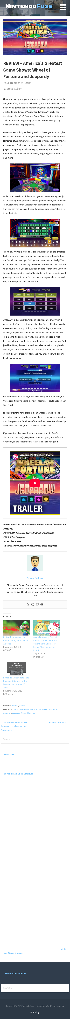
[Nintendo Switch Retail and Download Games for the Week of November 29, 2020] (16, 668)
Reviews (15, 705)
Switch (22, 705)
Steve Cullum (14, 88)
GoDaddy (34, 1012)
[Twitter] (28, 604)
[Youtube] (41, 604)
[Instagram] (32, 604)
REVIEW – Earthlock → (59, 722)
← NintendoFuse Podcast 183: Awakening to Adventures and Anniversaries (14, 726)
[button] (65, 9)
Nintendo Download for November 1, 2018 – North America (15, 640)
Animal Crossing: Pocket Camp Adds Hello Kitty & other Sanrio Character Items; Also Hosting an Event (45, 644)
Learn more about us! (15, 973)
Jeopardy (16, 713)
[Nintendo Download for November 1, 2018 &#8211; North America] (16, 628)
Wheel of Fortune (28, 713)
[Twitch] (37, 604)
